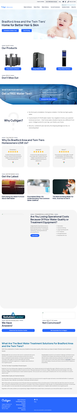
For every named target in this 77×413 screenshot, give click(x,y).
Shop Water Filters (38, 69)
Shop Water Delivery (64, 69)
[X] (65, 1)
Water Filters (37, 7)
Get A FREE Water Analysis (51, 1)
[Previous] (3, 25)
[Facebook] (63, 1)
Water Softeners (28, 7)
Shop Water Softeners (12, 69)
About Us (74, 7)
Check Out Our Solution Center (18, 330)
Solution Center (66, 7)
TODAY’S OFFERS (40, 1)
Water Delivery (45, 7)
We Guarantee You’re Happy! (59, 330)
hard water (68, 359)
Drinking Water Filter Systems (21, 402)
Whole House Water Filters (21, 405)
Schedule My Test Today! (48, 99)
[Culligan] (7, 7)
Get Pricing (26, 30)
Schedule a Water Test (10, 30)
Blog (60, 1)
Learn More (35, 235)
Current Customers (55, 7)
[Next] (74, 25)
